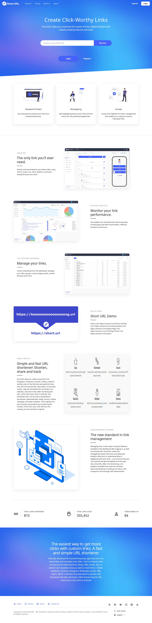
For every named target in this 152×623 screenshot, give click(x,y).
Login (145, 3)
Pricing (37, 3)
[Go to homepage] (11, 4)
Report (56, 3)
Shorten (102, 43)
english (119, 615)
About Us (46, 3)
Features (28, 3)
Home (19, 604)
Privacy (30, 604)
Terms (42, 604)
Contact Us (55, 604)
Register (135, 3)
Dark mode (121, 611)
